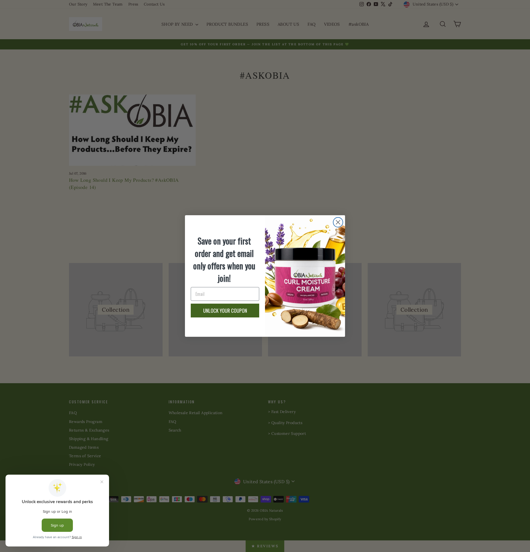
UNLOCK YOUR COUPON (225, 310)
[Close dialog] (338, 222)
